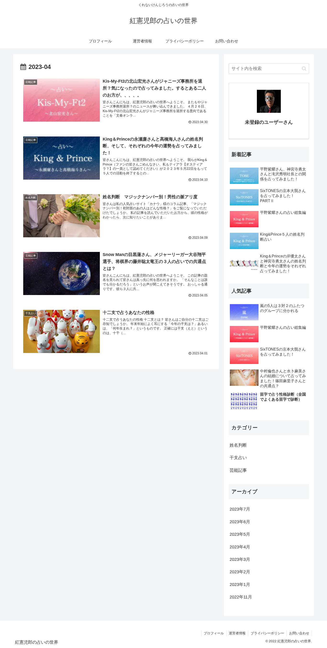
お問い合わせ (299, 633)
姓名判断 (238, 445)
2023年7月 (240, 509)
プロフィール (214, 633)
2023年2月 (240, 571)
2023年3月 (240, 559)
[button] (304, 68)
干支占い (238, 457)
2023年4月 (240, 547)
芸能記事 (238, 470)
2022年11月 (241, 597)
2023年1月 (240, 584)
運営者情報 (237, 633)
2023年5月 (240, 534)
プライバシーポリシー (267, 633)
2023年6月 (240, 521)
